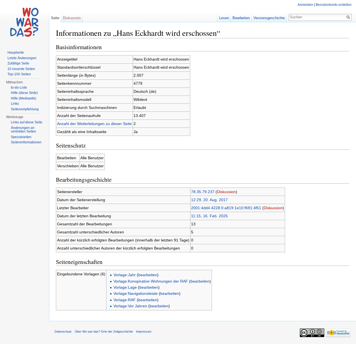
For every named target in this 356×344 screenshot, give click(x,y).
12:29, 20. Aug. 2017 (209, 200)
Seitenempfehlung (25, 109)
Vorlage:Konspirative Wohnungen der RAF (150, 281)
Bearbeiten (241, 18)
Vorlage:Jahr (124, 275)
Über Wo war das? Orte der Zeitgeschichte (104, 331)
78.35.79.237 (202, 192)
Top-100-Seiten (19, 74)
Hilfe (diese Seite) (24, 93)
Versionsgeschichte (269, 18)
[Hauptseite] (24, 22)
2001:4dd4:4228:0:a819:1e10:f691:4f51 (226, 208)
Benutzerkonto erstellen (334, 5)
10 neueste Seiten (21, 69)
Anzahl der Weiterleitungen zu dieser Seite (94, 123)
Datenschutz (63, 331)
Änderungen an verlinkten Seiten (23, 130)
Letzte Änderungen (22, 58)
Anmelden (305, 5)
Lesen (224, 18)
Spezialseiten (21, 137)
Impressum (143, 331)
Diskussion (226, 192)
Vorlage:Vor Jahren (130, 306)
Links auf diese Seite (26, 122)
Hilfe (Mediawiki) (23, 98)
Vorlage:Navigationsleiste (135, 293)
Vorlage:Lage (125, 287)
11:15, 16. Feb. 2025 (209, 216)
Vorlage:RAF (124, 300)
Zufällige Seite (18, 63)
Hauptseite (16, 52)
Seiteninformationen (26, 142)
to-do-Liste (19, 87)
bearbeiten (147, 275)
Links (15, 104)
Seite (55, 18)
